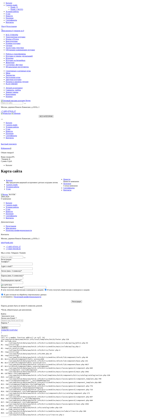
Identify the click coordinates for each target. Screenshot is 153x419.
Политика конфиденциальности (19, 230)
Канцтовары (11, 94)
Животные (10, 62)
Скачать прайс (11, 5)
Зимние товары (12, 92)
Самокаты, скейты (13, 90)
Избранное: (5, 148)
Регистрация (11, 26)
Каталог (9, 3)
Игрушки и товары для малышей (19, 56)
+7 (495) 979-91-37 (8, 111)
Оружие (9, 46)
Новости (9, 16)
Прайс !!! (14, 7)
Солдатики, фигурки (14, 65)
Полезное (10, 18)
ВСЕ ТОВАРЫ (12, 35)
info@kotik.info (7, 243)
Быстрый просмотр (9, 144)
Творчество (10, 75)
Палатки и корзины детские (17, 82)
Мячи (8, 73)
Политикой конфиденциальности (27, 297)
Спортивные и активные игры (18, 71)
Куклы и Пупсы (12, 39)
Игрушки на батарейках (15, 60)
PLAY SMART (12, 84)
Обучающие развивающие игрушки (20, 50)
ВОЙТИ (4, 328)
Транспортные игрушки (15, 37)
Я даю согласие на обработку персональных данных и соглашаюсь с (23, 296)
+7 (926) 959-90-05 (13, 249)
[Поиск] (25, 103)
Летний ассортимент (14, 88)
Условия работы (12, 12)
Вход (3, 26)
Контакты (10, 22)
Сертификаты (11, 20)
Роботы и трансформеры (16, 54)
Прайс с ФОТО (17, 9)
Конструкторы (12, 41)
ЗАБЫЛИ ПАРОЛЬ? (9, 330)
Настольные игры (13, 77)
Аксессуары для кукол (15, 48)
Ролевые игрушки (13, 43)
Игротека (9, 58)
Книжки (9, 96)
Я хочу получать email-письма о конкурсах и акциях (68, 290)
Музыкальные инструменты (17, 67)
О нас (8, 14)
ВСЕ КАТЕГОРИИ (46, 116)
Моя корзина (11, 228)
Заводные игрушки (13, 79)
